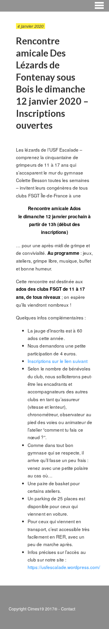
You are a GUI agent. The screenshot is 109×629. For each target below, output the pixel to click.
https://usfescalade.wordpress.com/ (64, 567)
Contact (68, 609)
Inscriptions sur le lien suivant (57, 361)
